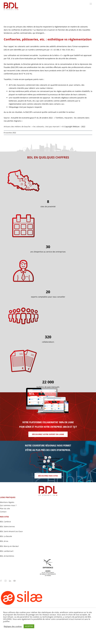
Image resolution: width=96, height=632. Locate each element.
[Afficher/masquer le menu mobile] (91, 4)
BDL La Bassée (6, 536)
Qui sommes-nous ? (8, 505)
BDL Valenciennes (7, 526)
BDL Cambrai (5, 521)
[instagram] (5, 581)
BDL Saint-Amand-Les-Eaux (11, 531)
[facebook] (1, 581)
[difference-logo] (48, 560)
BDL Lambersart (6, 551)
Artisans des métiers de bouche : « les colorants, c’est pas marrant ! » (33, 126)
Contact (3, 511)
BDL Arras (4, 541)
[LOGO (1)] (31, 582)
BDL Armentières (7, 556)
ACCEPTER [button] (29, 626)
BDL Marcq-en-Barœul (9, 546)
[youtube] (15, 581)
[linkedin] (10, 581)
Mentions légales (7, 502)
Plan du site (5, 508)
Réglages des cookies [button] (13, 626)
